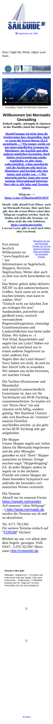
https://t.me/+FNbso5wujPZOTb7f (26, 197)
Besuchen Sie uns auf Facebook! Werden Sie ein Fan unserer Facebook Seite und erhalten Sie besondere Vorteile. (41, 249)
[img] (26, 14)
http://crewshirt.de (24, 551)
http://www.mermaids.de (25, 510)
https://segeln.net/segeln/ (26, 224)
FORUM (10, 532)
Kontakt (26, 717)
